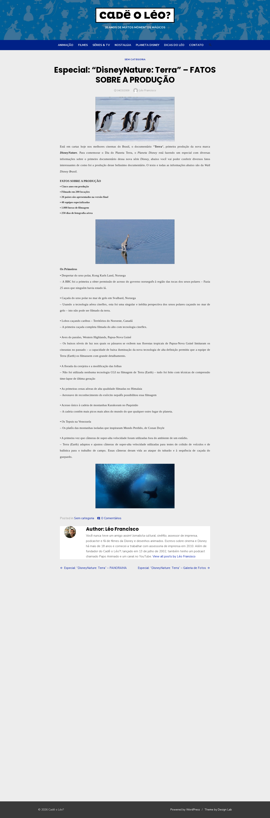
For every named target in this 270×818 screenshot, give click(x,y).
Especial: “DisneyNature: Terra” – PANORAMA (95, 568)
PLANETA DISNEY (147, 45)
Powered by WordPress (185, 809)
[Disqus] (135, 631)
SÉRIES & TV (101, 45)
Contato (196, 45)
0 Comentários (111, 518)
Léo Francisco (147, 90)
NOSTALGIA (123, 45)
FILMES (83, 45)
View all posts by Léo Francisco (174, 556)
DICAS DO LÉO (174, 45)
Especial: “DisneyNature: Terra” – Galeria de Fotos (172, 568)
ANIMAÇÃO (65, 45)
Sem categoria (135, 59)
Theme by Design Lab (218, 809)
